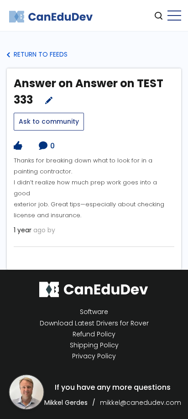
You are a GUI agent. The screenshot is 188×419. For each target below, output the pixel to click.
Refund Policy (94, 334)
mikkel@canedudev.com (140, 402)
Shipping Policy (94, 345)
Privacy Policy (94, 356)
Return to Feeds (40, 54)
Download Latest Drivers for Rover (94, 323)
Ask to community (49, 121)
